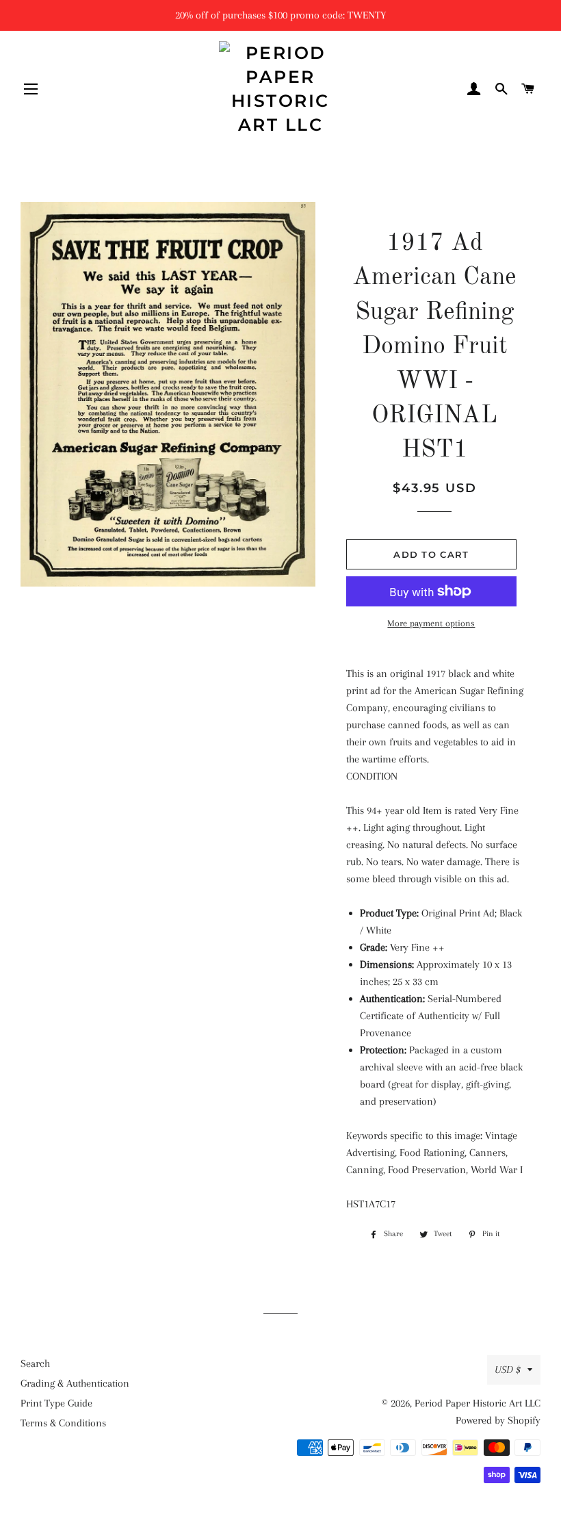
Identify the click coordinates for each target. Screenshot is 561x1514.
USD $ (508, 1369)
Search (35, 1363)
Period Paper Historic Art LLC (477, 1403)
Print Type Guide (56, 1403)
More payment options (431, 623)
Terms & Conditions (63, 1423)
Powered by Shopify (498, 1420)
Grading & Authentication (75, 1383)
